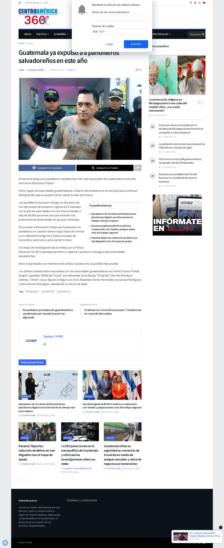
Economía (60, 34)
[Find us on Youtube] (204, 3)
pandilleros (64, 291)
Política (41, 34)
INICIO (27, 34)
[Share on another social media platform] (138, 168)
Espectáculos (159, 34)
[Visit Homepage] (40, 17)
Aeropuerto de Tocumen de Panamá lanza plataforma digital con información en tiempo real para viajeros (113, 217)
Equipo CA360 (36, 69)
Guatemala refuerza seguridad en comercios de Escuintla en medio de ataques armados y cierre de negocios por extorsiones (122, 455)
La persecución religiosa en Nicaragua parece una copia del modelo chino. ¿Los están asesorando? (168, 105)
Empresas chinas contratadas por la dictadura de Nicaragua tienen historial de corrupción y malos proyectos (181, 128)
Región (31, 43)
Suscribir (136, 44)
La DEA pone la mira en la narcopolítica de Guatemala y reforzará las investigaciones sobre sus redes (79, 455)
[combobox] (99, 31)
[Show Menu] (20, 3)
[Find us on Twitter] (195, 3)
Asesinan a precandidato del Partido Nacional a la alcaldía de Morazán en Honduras (178, 177)
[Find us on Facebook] (191, 3)
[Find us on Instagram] (200, 3)
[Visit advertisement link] (177, 215)
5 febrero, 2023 (56, 69)
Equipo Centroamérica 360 (78, 468)
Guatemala (48, 291)
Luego (109, 44)
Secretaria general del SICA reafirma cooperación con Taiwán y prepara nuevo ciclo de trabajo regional (113, 229)
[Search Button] (203, 34)
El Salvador (32, 291)
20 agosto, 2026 (132, 468)
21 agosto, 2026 (47, 415)
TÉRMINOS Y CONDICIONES (82, 500)
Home (21, 43)
